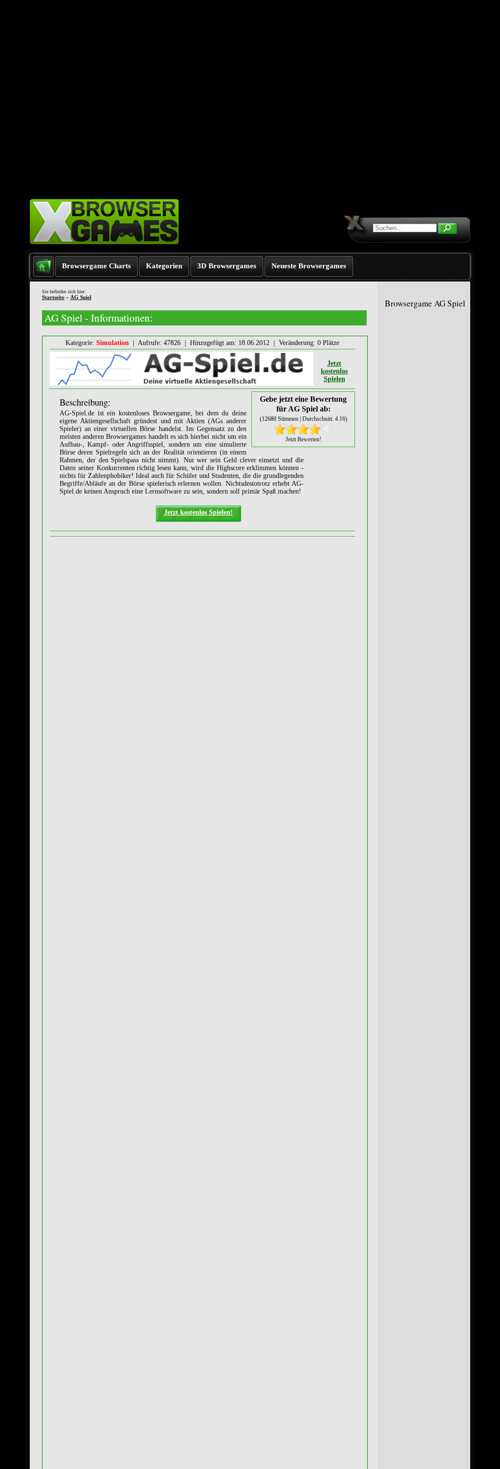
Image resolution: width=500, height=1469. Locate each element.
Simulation (112, 342)
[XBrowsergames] (122, 248)
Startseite (53, 297)
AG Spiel (80, 297)
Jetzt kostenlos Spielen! (198, 512)
